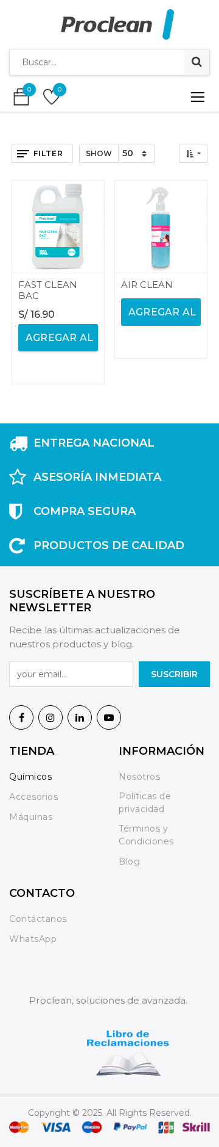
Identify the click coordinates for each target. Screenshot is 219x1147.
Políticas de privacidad (145, 802)
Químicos (30, 776)
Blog (129, 861)
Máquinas (30, 816)
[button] (193, 154)
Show (99, 153)
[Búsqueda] (196, 62)
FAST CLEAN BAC (47, 290)
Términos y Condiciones (146, 835)
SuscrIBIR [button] (174, 674)
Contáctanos (38, 918)
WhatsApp (33, 938)
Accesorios (33, 796)
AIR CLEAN (147, 284)
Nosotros (141, 776)
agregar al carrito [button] (58, 341)
